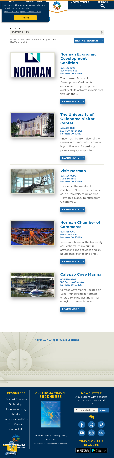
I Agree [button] (25, 18)
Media (16, 414)
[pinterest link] (101, 424)
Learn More (70, 101)
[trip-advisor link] (101, 432)
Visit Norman (73, 171)
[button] (102, 5)
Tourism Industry (16, 409)
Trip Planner (16, 424)
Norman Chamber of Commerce (80, 224)
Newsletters (79, 2)
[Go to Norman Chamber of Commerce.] (32, 233)
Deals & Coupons (16, 399)
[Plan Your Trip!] (10, 448)
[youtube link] (81, 432)
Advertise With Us (16, 419)
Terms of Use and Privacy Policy (50, 435)
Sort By (15, 28)
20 (49, 39)
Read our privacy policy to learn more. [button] (22, 11)
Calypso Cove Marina (80, 274)
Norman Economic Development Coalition (78, 58)
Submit (103, 410)
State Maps (16, 404)
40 (54, 39)
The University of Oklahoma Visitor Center (77, 118)
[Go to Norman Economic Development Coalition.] (32, 64)
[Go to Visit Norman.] (32, 181)
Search (102, 2)
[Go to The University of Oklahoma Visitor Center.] (32, 125)
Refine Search (86, 40)
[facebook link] (81, 424)
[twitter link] (91, 424)
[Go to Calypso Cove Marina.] (32, 284)
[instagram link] (91, 432)
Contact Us (16, 429)
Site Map (50, 439)
